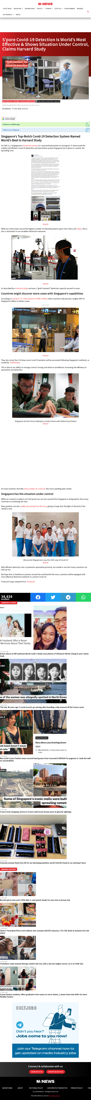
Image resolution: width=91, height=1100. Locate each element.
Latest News (7, 9)
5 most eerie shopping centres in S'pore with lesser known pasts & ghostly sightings (35, 812)
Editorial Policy (36, 1088)
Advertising (7, 1088)
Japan (79, 229)
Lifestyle (58, 9)
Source (45, 224)
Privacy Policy (76, 1088)
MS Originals (7, 15)
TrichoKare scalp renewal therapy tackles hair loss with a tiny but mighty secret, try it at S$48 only (41, 964)
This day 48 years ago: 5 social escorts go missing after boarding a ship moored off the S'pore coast (42, 707)
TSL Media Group (54, 1096)
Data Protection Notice (57, 1088)
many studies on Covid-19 (34, 489)
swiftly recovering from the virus (33, 506)
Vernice (8, 109)
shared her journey (30, 145)
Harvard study (22, 288)
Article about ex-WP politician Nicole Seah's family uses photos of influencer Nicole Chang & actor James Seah (44, 655)
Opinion (48, 9)
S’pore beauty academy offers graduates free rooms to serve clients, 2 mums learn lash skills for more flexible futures (43, 995)
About (20, 1088)
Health (5, 101)
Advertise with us (55, 1072)
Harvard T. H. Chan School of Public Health (29, 298)
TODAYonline (14, 362)
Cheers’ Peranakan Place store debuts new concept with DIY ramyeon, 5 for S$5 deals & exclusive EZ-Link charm (44, 931)
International (30, 9)
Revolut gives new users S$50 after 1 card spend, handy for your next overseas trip (35, 900)
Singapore (17, 9)
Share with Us (36, 1072)
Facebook (31, 581)
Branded (80, 9)
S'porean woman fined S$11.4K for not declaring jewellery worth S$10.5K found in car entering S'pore (43, 863)
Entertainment (70, 9)
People (39, 9)
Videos (18, 15)
